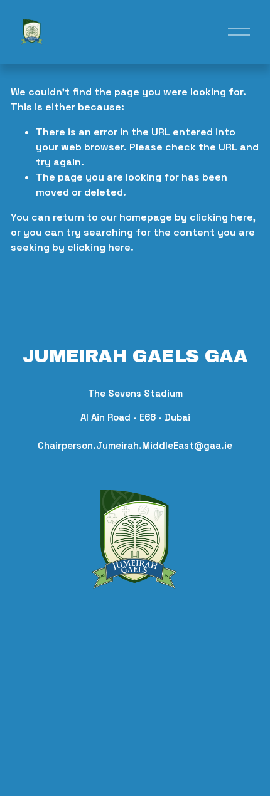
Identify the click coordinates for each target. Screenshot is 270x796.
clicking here (221, 217)
